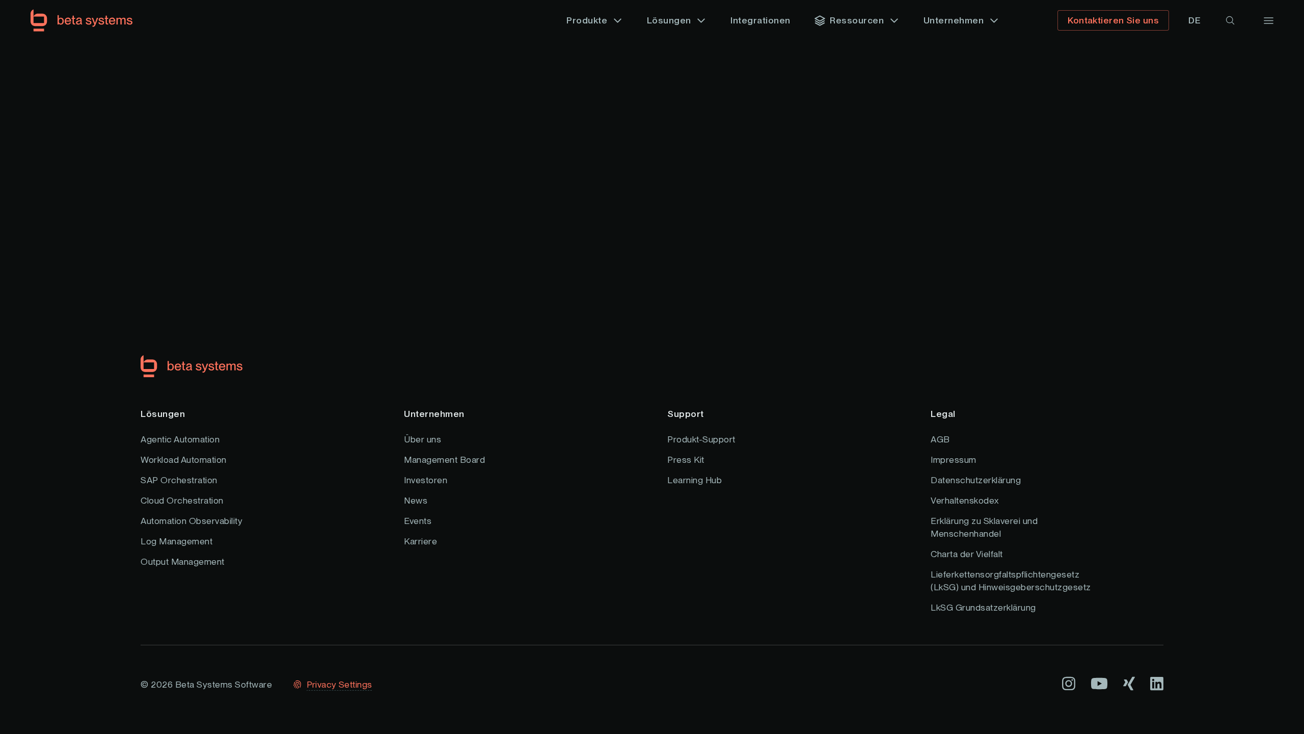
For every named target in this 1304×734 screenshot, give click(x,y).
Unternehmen (434, 413)
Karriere (420, 541)
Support (685, 413)
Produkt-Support (701, 439)
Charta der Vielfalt (967, 553)
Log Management (176, 541)
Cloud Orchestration (182, 500)
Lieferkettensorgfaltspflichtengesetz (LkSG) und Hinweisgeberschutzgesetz (1011, 580)
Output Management (183, 561)
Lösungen (163, 413)
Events (417, 520)
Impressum (953, 459)
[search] (1230, 20)
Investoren (425, 480)
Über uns (422, 439)
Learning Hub (694, 480)
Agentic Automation (180, 439)
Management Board (444, 459)
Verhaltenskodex (965, 500)
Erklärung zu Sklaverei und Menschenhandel (984, 527)
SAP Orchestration (179, 480)
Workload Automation (184, 459)
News (415, 500)
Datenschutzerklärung (976, 480)
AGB (940, 439)
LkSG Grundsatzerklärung (983, 607)
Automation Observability (191, 520)
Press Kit (685, 459)
